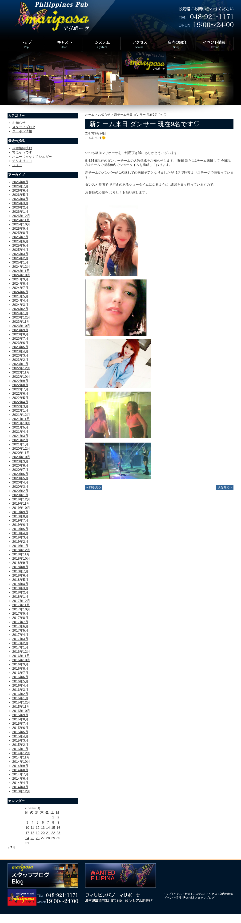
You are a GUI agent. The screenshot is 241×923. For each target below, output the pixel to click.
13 (43, 827)
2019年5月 (20, 529)
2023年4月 (20, 351)
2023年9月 (20, 330)
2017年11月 (21, 605)
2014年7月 (20, 774)
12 (38, 827)
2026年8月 (20, 182)
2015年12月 (21, 702)
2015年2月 (20, 744)
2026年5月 (20, 194)
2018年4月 (20, 584)
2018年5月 (20, 579)
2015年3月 (20, 740)
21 (48, 833)
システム (198, 894)
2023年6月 (20, 343)
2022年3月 (20, 406)
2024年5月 (20, 296)
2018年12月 (21, 550)
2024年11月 (21, 271)
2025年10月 (21, 224)
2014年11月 (21, 757)
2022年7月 (20, 389)
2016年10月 (21, 660)
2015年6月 (20, 728)
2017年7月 (20, 622)
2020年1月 (20, 495)
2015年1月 (20, 749)
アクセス (211, 894)
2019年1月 (20, 546)
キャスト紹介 (181, 894)
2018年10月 (21, 558)
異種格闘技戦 (22, 148)
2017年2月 (20, 643)
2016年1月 (20, 698)
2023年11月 (21, 321)
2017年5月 (20, 630)
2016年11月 (21, 656)
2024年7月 (20, 288)
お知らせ (104, 114)
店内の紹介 (226, 894)
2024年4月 (20, 300)
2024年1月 (20, 313)
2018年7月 (20, 571)
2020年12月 (21, 448)
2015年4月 (20, 736)
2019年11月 (21, 503)
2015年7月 (20, 723)
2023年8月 (20, 334)
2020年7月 (20, 469)
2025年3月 (20, 254)
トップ (167, 894)
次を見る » (224, 487)
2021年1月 (20, 444)
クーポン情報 (22, 131)
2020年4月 (20, 482)
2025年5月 (20, 245)
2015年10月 (21, 711)
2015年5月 (20, 732)
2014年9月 (20, 766)
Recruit (188, 897)
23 (58, 833)
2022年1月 (20, 410)
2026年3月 (20, 203)
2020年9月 (20, 461)
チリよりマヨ (22, 161)
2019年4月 (20, 533)
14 (48, 827)
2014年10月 (21, 761)
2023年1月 (20, 364)
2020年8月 (20, 465)
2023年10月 (21, 326)
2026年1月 (20, 211)
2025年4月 (20, 249)
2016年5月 (20, 681)
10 (27, 827)
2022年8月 (20, 385)
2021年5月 (20, 427)
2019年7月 (20, 520)
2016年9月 (20, 664)
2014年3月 (20, 787)
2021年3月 (20, 436)
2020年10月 (21, 457)
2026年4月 (20, 199)
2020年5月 (20, 478)
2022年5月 (20, 398)
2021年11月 (21, 419)
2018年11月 (21, 554)
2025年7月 (20, 237)
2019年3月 (20, 537)
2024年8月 (20, 283)
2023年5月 (20, 347)
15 (53, 827)
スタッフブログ (23, 127)
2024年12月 (21, 266)
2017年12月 (21, 601)
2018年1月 (20, 596)
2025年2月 (20, 258)
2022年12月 (21, 368)
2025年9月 (20, 228)
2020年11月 (21, 453)
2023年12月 (21, 317)
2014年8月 (20, 770)
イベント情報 (172, 897)
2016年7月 (20, 673)
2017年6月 (20, 626)
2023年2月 (20, 359)
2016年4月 (20, 685)
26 (38, 838)
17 (27, 833)
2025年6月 (20, 241)
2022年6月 (20, 393)
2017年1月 (20, 647)
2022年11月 (21, 372)
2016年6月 (20, 677)
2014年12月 (21, 753)
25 (32, 838)
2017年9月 (20, 613)
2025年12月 (21, 216)
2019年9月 (20, 512)
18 (32, 833)
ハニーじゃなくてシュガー (32, 156)
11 (32, 827)
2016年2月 (20, 694)
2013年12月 (21, 791)
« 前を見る (93, 487)
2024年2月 (20, 309)
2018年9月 (20, 563)
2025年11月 (21, 220)
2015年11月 (21, 706)
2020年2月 (20, 491)
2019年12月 (21, 499)
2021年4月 (20, 431)
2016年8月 (20, 668)
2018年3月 (20, 588)
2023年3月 (20, 355)
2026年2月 (20, 207)
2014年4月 (20, 783)
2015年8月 (20, 719)
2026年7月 (20, 186)
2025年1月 (20, 262)
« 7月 (12, 847)
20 (43, 833)
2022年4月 (20, 402)
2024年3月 (20, 304)
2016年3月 (20, 689)
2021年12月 (21, 414)
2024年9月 (20, 279)
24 (27, 838)
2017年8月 (20, 618)
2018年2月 (20, 592)
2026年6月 (20, 190)
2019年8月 (20, 516)
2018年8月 (20, 567)
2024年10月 (21, 275)
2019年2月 (20, 541)
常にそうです (22, 152)
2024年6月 (20, 292)
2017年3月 (20, 639)
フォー (17, 165)
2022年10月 (21, 376)
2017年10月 (21, 609)
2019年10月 (21, 508)
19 (38, 833)
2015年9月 (20, 715)
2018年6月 (20, 575)
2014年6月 (20, 778)
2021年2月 (20, 440)
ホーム (90, 114)
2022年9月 (20, 381)
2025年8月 (20, 233)
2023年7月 (20, 338)
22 (53, 833)
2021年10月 (21, 423)
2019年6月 (20, 524)
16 (58, 827)
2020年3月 (20, 486)
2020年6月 (20, 474)
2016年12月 (21, 651)
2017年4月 (20, 634)
